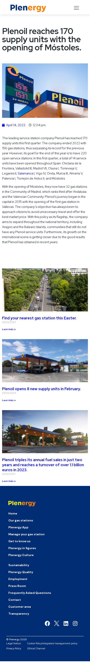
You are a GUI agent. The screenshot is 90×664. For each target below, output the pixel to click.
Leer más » (9, 329)
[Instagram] (75, 623)
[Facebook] (47, 623)
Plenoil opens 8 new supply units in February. (41, 388)
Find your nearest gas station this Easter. (39, 318)
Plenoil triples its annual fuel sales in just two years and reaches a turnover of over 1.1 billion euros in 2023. (43, 464)
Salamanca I (26, 173)
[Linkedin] (65, 623)
